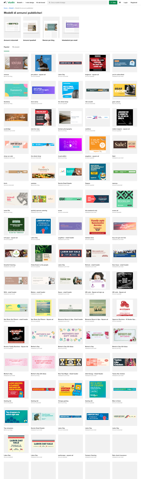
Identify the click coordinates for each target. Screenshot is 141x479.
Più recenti (15, 47)
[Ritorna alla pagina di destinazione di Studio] (11, 2)
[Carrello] (120, 2)
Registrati (134, 2)
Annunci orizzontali (11, 40)
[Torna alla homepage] (5, 2)
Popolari (6, 47)
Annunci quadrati (29, 40)
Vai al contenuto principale (1, 1)
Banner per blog (48, 40)
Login (126, 2)
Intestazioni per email (69, 40)
